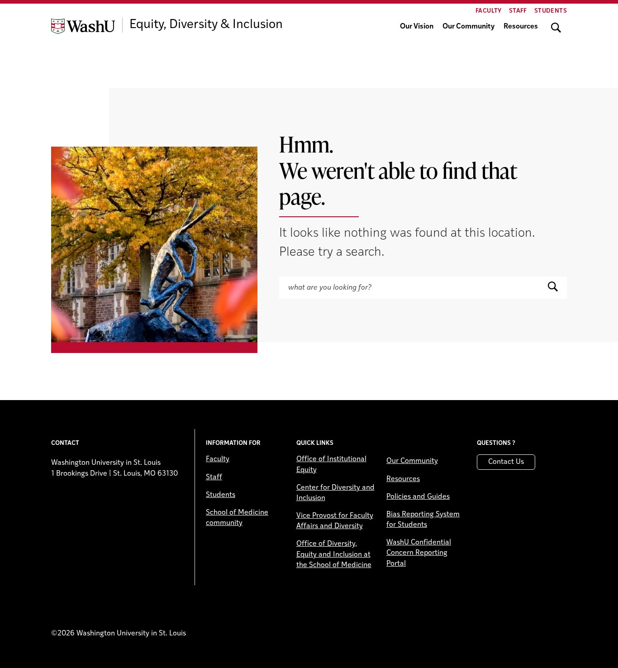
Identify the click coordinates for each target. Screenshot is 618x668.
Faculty (488, 11)
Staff (518, 11)
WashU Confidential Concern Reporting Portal (418, 553)
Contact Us (506, 462)
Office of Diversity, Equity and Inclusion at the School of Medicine (333, 554)
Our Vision (416, 26)
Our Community (468, 26)
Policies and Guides (418, 497)
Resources (521, 26)
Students (550, 11)
